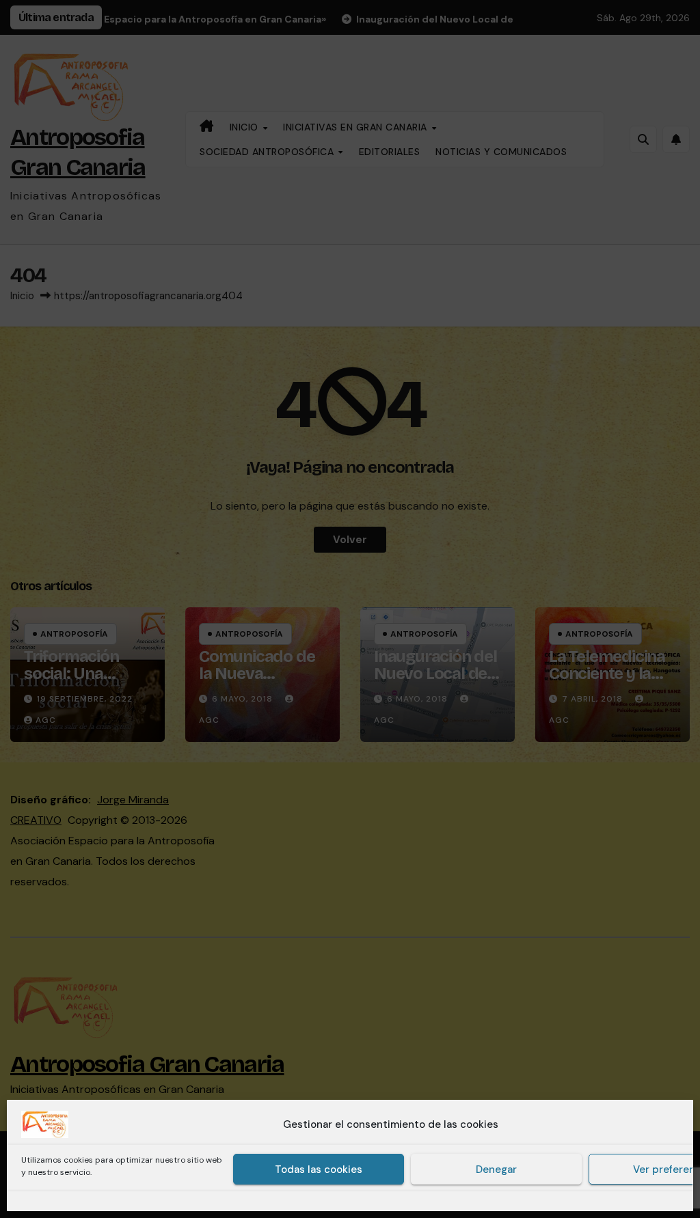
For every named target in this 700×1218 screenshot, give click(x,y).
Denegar (496, 1169)
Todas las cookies (318, 1169)
